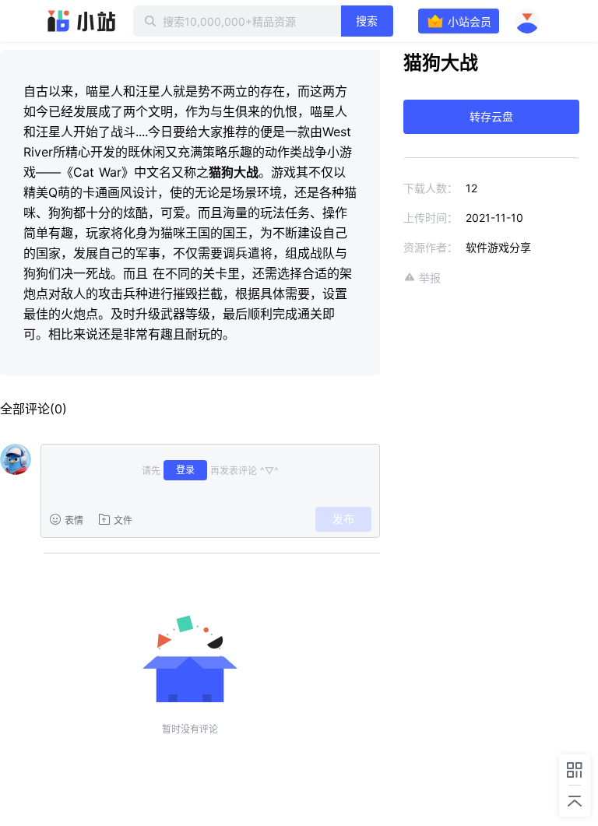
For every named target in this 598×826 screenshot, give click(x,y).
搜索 (367, 20)
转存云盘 (491, 116)
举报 (430, 277)
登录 (185, 470)
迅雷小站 (82, 21)
